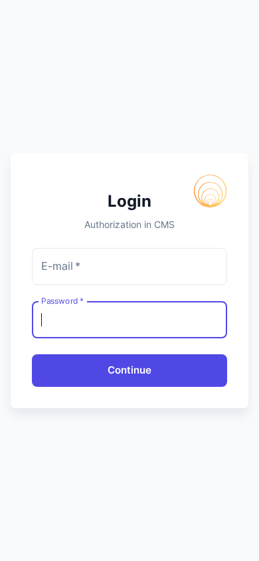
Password (62, 301)
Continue (129, 370)
